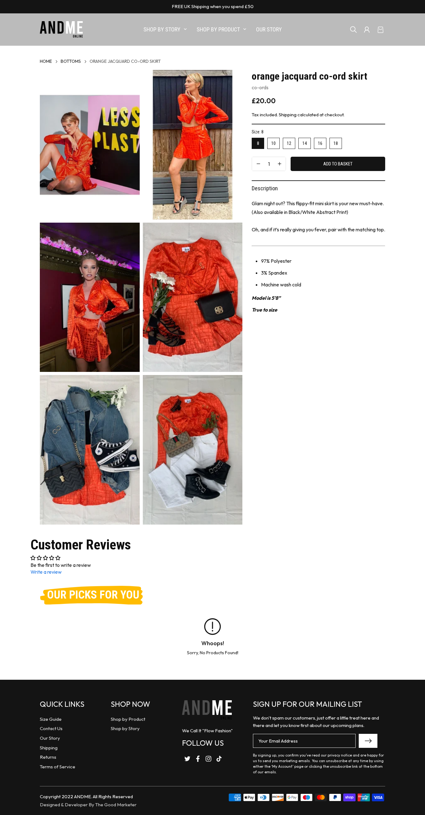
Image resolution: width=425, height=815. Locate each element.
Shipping (288, 115)
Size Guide (51, 719)
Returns (48, 757)
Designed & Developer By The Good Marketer (88, 805)
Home (46, 61)
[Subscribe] (368, 741)
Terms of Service (57, 767)
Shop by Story (125, 728)
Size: (258, 132)
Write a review (46, 572)
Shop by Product (128, 719)
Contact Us (51, 728)
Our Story (50, 738)
